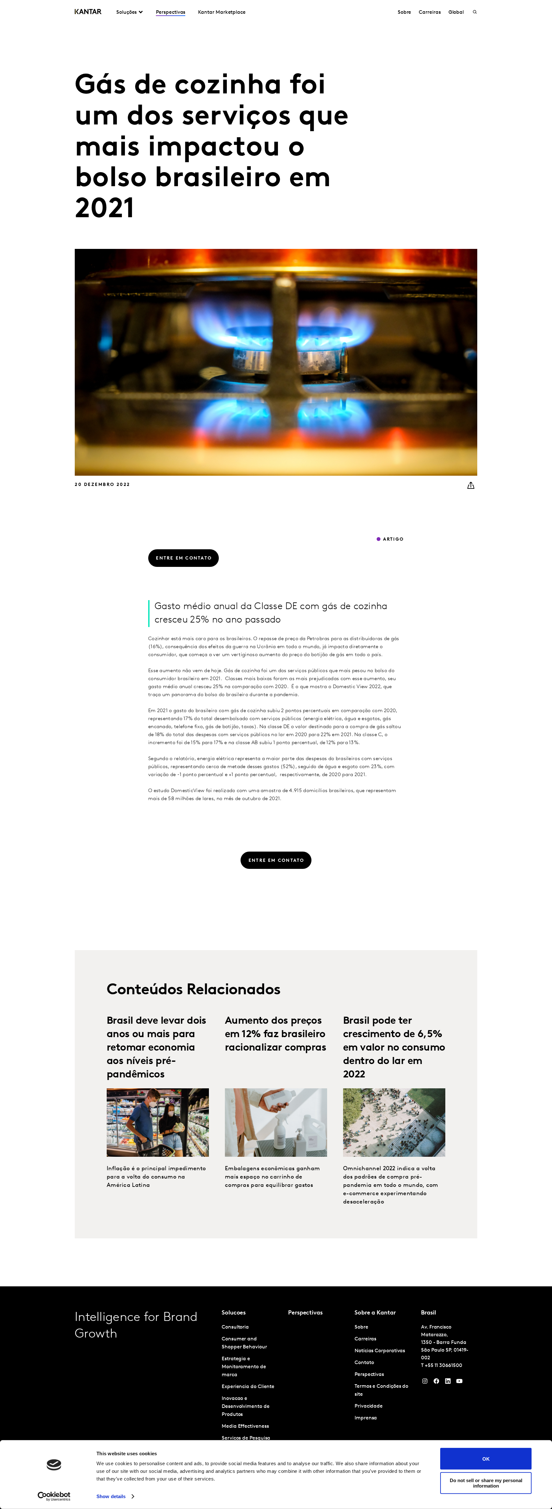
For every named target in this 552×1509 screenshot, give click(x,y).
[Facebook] (436, 1382)
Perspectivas (170, 12)
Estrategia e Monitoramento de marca (244, 1367)
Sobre (404, 12)
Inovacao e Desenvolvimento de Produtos (246, 1406)
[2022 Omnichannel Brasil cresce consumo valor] (394, 1122)
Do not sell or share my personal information (486, 1482)
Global (456, 12)
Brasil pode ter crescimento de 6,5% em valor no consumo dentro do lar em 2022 (394, 1048)
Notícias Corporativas (380, 1351)
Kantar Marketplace (222, 12)
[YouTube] (448, 1382)
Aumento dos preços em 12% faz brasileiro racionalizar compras (275, 1034)
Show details (111, 1496)
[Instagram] (425, 1382)
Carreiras (430, 12)
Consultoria (235, 1327)
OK (486, 1458)
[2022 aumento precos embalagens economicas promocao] (276, 1122)
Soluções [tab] (126, 12)
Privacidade (369, 1406)
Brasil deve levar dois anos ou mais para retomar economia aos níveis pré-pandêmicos (156, 1048)
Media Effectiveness (245, 1426)
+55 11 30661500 (443, 1365)
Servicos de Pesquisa (246, 1438)
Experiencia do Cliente (248, 1386)
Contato (364, 1362)
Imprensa (366, 1418)
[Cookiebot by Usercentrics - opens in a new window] (54, 1496)
